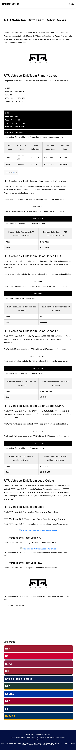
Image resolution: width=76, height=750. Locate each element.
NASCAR (10, 716)
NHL (7, 671)
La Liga (9, 693)
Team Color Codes (10, 4)
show (14, 172)
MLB (7, 701)
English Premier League (18, 678)
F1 (6, 708)
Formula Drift (19, 606)
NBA (7, 648)
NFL (7, 656)
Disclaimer (39, 734)
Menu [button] (71, 4)
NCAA (8, 663)
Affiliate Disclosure (38, 740)
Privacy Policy (47, 734)
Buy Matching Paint (14, 107)
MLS (7, 686)
